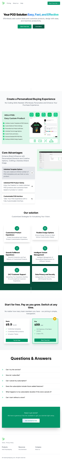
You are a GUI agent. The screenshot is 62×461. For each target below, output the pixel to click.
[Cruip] (3, 3)
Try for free (16, 340)
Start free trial (24, 26)
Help (21, 3)
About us (15, 3)
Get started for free (31, 420)
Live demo (38, 26)
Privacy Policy (10, 442)
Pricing (9, 3)
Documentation (23, 449)
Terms (3, 442)
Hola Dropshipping (7, 449)
